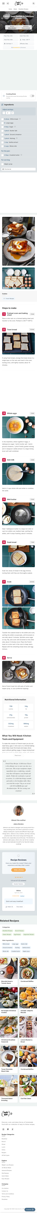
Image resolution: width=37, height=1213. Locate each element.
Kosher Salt (24, 944)
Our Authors (5, 1188)
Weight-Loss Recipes (8, 1165)
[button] (33, 3)
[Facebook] (12, 1129)
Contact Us (5, 1191)
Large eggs (15, 944)
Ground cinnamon (7, 947)
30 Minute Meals (6, 1167)
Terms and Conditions (8, 1194)
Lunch (3, 1147)
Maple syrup (26, 951)
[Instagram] (3, 1129)
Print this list (7, 169)
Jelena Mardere (12, 28)
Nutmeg (17, 947)
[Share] (7, 3)
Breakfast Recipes (7, 930)
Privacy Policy (6, 1196)
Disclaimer (4, 1199)
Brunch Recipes (19, 930)
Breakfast (4, 1138)
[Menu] (3, 3)
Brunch (4, 1141)
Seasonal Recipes (7, 1170)
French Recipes (9, 298)
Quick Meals (5, 1176)
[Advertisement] (18, 70)
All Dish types (5, 1155)
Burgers (4, 1152)
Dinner (3, 1144)
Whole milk (6, 951)
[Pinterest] (8, 1129)
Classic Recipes (7, 934)
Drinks (3, 1149)
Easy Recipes (5, 1178)
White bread (6, 944)
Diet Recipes (5, 1173)
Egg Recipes (17, 934)
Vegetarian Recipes (28, 934)
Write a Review (19, 870)
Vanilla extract (26, 947)
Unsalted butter (15, 951)
